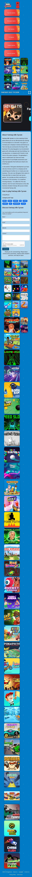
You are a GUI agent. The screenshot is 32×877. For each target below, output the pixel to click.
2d (20, 200)
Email (4, 222)
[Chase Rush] (12, 844)
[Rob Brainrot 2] (12, 568)
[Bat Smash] (12, 698)
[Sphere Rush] (12, 325)
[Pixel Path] (12, 520)
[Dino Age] (12, 633)
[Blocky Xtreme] (12, 341)
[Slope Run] (12, 357)
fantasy (15, 200)
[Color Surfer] (12, 455)
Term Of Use (20, 874)
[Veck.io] (12, 503)
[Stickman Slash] (12, 860)
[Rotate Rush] (12, 406)
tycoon (23, 203)
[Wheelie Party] (12, 666)
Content (4, 233)
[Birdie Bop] (12, 390)
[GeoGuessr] (12, 552)
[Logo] (7, 5)
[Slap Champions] (12, 617)
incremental (16, 203)
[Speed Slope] (12, 422)
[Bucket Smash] (12, 584)
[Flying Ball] (12, 779)
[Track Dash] (12, 471)
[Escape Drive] (12, 796)
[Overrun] (12, 763)
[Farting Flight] (12, 438)
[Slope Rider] (12, 714)
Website (4, 228)
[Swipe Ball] (12, 828)
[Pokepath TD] (12, 649)
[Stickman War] (12, 682)
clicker (25, 200)
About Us (15, 872)
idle (10, 203)
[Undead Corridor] (12, 812)
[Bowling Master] (12, 373)
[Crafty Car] (12, 731)
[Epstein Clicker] (12, 536)
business (5, 203)
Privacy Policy (12, 874)
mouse (9, 200)
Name (4, 217)
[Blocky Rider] (12, 747)
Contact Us (26, 872)
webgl (4, 200)
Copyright (21, 872)
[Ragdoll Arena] (12, 601)
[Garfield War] (12, 487)
